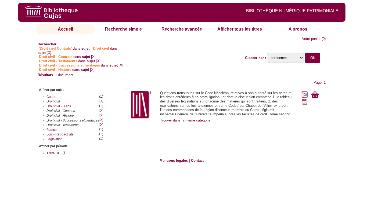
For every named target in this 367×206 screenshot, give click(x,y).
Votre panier (311, 39)
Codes (51, 97)
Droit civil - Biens (58, 106)
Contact (197, 161)
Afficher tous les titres (239, 29)
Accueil (65, 29)
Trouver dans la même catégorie (185, 120)
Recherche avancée (181, 29)
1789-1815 (54, 153)
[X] (49, 53)
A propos (298, 29)
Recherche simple (123, 29)
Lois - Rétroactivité (60, 134)
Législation (54, 139)
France (51, 130)
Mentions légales (174, 161)
